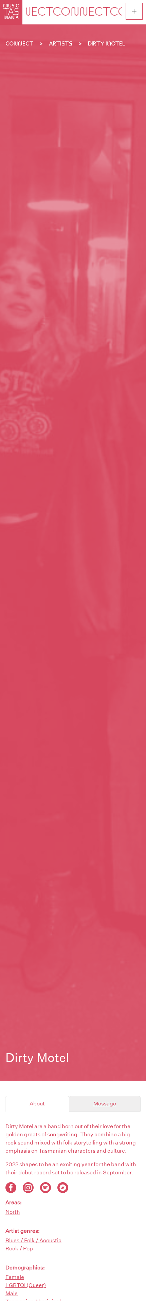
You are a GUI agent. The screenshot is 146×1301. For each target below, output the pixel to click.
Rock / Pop (19, 1248)
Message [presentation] (104, 1103)
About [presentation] (37, 1103)
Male (11, 1293)
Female (14, 1277)
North (12, 1212)
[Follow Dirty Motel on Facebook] (10, 1187)
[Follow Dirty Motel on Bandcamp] (62, 1187)
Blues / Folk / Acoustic (33, 1240)
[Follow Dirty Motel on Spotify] (45, 1187)
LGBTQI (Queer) (25, 1285)
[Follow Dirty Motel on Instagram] (28, 1187)
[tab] (37, 1104)
